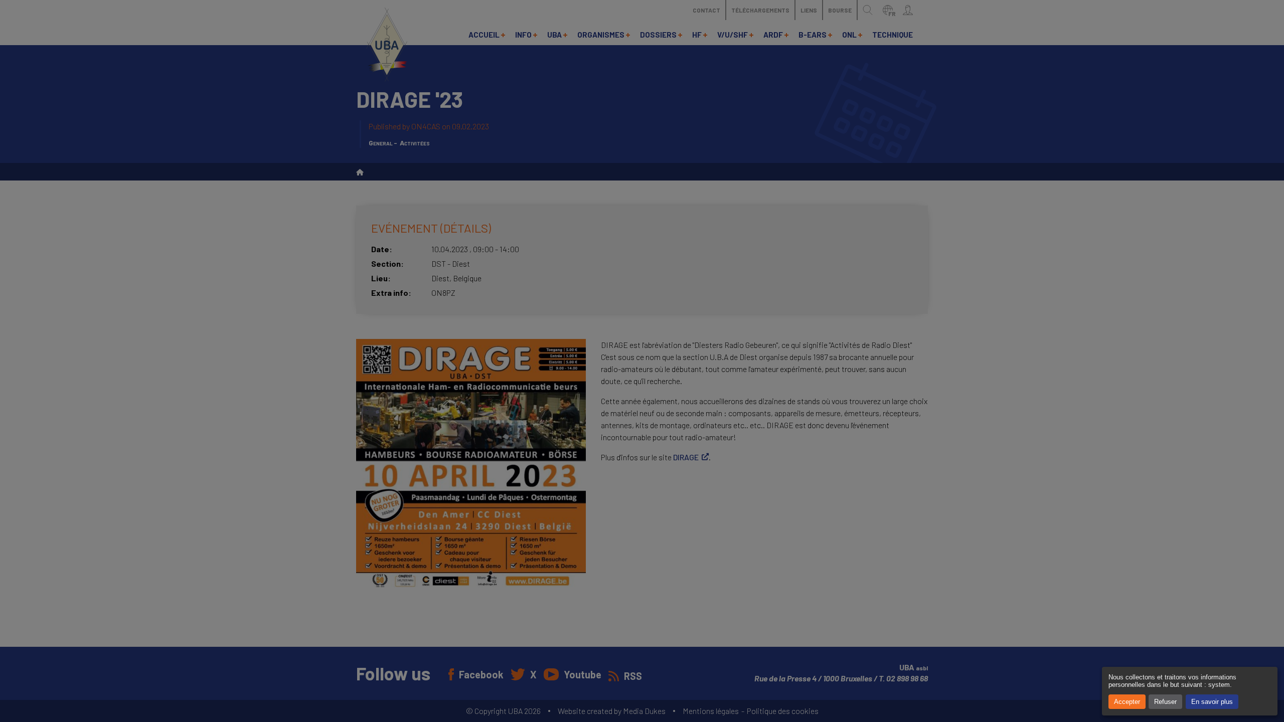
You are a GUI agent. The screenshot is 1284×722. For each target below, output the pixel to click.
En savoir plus (1212, 701)
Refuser (1165, 701)
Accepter (1127, 701)
